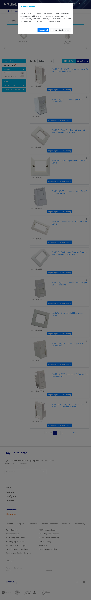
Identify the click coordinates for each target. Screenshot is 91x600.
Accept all (43, 30)
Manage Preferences (60, 30)
